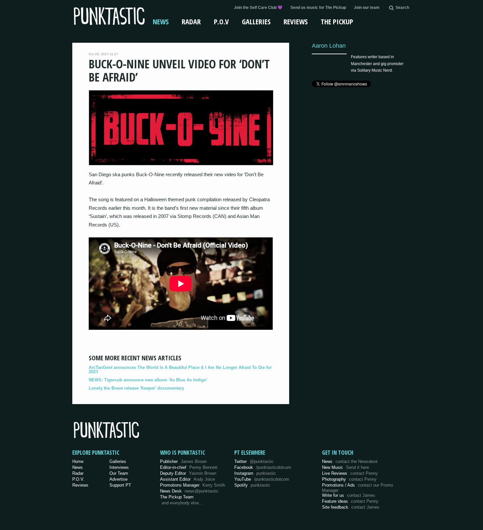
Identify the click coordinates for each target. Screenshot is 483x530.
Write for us (348, 495)
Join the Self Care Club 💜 (258, 7)
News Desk (189, 491)
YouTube (261, 479)
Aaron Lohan (329, 45)
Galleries (256, 21)
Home (77, 461)
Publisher (183, 461)
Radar (191, 21)
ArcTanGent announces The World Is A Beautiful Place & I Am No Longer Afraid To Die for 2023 (180, 369)
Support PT (120, 485)
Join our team (367, 7)
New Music (345, 467)
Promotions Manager (192, 485)
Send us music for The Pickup (318, 7)
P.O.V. (78, 479)
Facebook (262, 467)
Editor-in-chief (189, 467)
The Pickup (337, 21)
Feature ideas (350, 501)
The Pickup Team (177, 496)
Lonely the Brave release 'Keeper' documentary (136, 388)
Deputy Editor (188, 473)
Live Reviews (350, 473)
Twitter (254, 461)
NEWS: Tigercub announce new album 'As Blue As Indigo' (148, 379)
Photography (349, 479)
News (161, 21)
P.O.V (221, 21)
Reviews (296, 21)
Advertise (118, 479)
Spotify (252, 485)
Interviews (119, 467)
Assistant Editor (187, 479)
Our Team (118, 473)
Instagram (255, 473)
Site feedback (351, 507)
